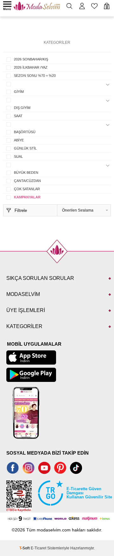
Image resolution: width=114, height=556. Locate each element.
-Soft (25, 548)
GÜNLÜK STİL (25, 148)
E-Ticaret (38, 548)
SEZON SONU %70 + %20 (35, 75)
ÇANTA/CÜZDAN (27, 181)
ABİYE (19, 140)
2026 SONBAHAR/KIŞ (31, 59)
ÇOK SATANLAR (27, 189)
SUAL (18, 156)
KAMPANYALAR (27, 197)
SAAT (18, 116)
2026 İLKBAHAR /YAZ (31, 67)
